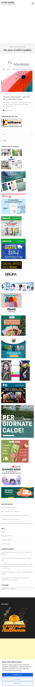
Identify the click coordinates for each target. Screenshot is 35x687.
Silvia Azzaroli (5, 552)
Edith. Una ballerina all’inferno (10, 511)
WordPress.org (5, 544)
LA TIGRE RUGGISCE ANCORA (8, 507)
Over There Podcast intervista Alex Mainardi (14, 515)
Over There (7, 2)
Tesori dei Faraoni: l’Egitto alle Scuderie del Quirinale (17, 523)
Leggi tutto (8, 110)
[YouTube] (4, 140)
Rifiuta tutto (17, 683)
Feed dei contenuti (6, 536)
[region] (17, 673)
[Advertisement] (17, 25)
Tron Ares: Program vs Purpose (10, 519)
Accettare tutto (17, 674)
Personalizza (17, 679)
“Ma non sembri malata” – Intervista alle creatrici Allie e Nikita (16, 98)
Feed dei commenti (6, 540)
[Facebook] (1, 140)
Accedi (3, 532)
